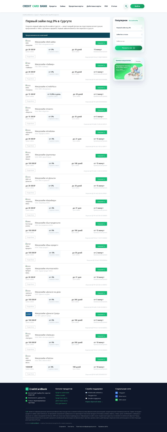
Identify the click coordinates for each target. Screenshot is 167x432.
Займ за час (120, 41)
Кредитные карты (76, 6)
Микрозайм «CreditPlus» (45, 86)
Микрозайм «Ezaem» (44, 109)
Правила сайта (103, 426)
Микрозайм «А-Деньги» (45, 178)
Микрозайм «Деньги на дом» (48, 292)
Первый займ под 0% (123, 28)
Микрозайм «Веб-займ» (45, 42)
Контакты (71, 426)
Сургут (36, 15)
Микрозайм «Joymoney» (45, 154)
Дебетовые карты (94, 6)
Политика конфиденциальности (86, 426)
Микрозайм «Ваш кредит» (46, 245)
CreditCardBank (34, 423)
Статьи (114, 6)
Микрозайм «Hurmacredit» (46, 268)
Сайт (27, 412)
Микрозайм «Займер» (44, 64)
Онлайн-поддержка (93, 398)
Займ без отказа (122, 34)
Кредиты (53, 6)
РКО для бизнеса (61, 403)
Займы (62, 6)
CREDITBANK (35, 6)
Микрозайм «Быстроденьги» (47, 223)
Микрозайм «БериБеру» (45, 200)
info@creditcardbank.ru (94, 393)
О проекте (62, 426)
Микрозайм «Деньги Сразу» (47, 313)
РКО (106, 6)
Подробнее (30, 56)
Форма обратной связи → (94, 402)
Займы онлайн (60, 395)
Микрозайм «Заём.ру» (44, 335)
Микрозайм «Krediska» (45, 131)
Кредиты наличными (62, 393)
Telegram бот (91, 395)
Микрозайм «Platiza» (44, 358)
